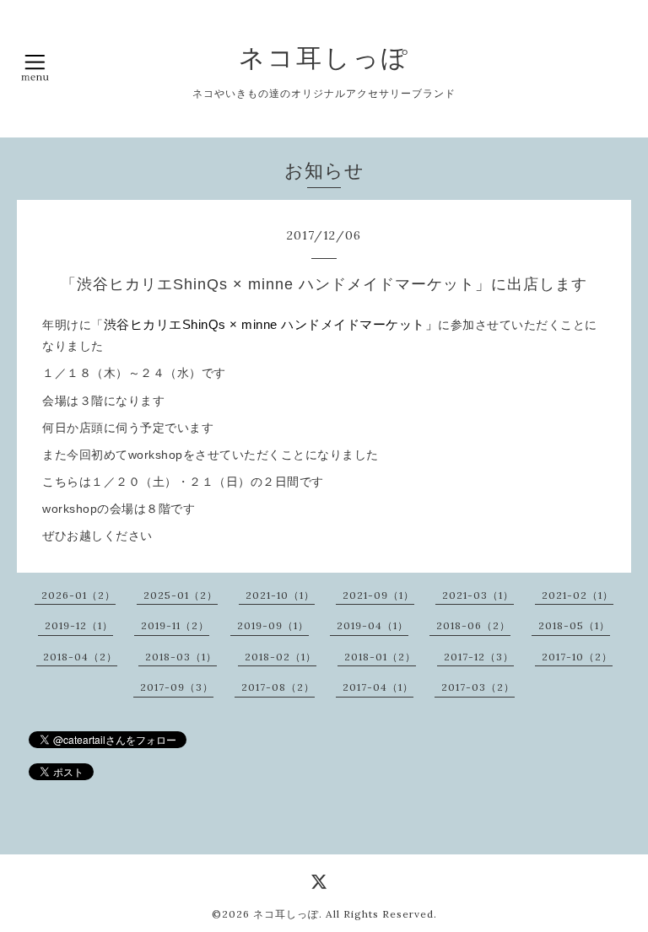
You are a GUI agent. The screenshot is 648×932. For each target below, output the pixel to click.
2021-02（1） (577, 595)
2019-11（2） (175, 625)
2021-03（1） (478, 595)
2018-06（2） (473, 625)
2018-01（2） (380, 656)
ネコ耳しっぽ (324, 57)
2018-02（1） (280, 656)
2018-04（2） (80, 656)
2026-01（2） (78, 595)
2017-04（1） (378, 687)
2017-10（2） (577, 656)
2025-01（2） (180, 595)
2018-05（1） (574, 625)
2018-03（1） (181, 656)
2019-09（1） (273, 625)
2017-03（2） (478, 687)
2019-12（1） (79, 625)
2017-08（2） (278, 687)
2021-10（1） (280, 595)
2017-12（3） (479, 656)
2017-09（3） (176, 687)
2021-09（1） (378, 595)
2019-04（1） (372, 625)
